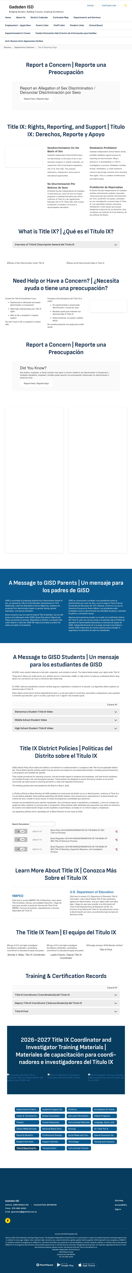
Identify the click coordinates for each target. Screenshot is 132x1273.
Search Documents (20, 824)
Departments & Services (24, 47)
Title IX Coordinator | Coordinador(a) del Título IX (42, 994)
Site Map (119, 1200)
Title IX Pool (21, 1011)
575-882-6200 (19, 1208)
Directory (7, 47)
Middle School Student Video (31, 720)
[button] (92, 5)
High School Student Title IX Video (34, 728)
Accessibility (121, 1205)
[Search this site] (125, 5)
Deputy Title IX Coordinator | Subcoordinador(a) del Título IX (48, 1003)
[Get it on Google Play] (65, 1265)
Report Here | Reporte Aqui (36, 98)
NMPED (17, 895)
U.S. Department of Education (92, 892)
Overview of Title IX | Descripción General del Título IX (44, 244)
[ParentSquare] (45, 1265)
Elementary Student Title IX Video (34, 711)
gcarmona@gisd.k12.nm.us (24, 1212)
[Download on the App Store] (86, 1265)
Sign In (118, 1209)
